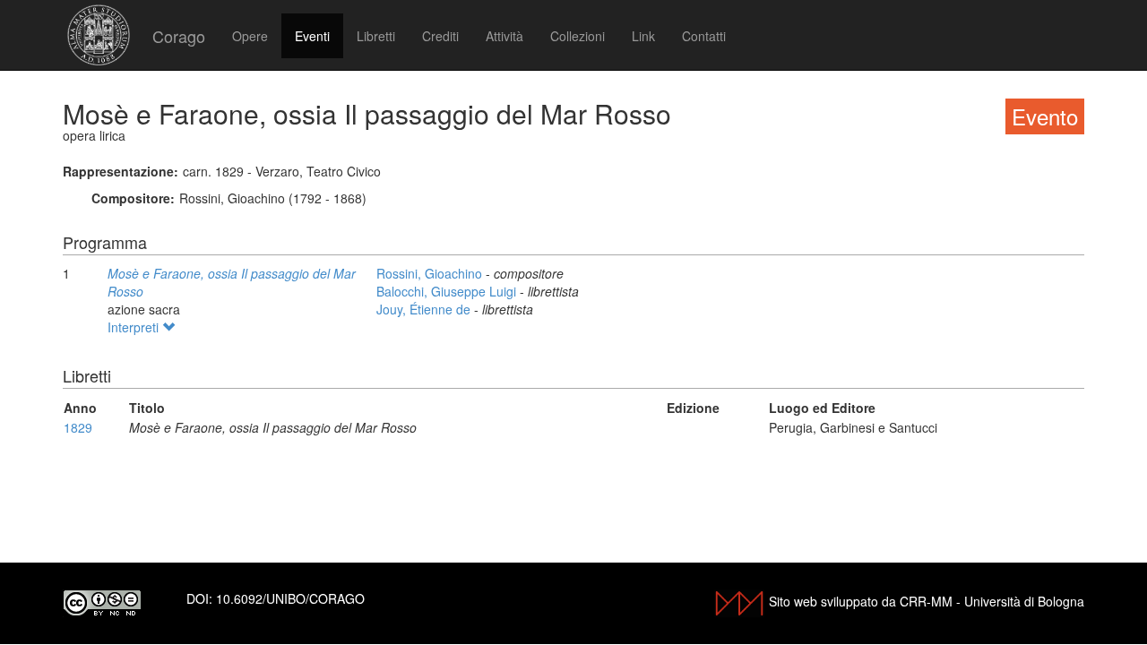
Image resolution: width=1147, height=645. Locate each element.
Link (643, 36)
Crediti (440, 36)
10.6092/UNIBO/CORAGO (290, 598)
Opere (250, 36)
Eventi (312, 36)
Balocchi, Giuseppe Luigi (448, 291)
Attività (504, 36)
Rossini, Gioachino (431, 273)
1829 (78, 427)
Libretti (376, 36)
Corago (178, 35)
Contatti (704, 36)
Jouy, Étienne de (425, 309)
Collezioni (577, 36)
